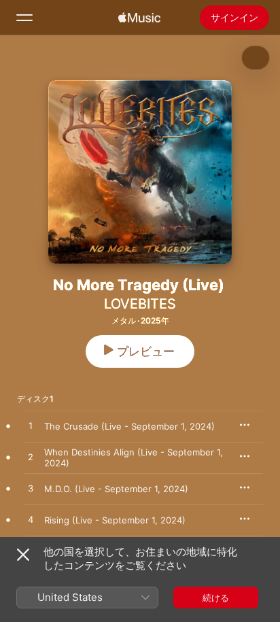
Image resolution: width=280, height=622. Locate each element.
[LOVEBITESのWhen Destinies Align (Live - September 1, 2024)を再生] (30, 457)
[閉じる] (23, 555)
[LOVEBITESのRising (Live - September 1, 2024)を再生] (30, 520)
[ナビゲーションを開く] (24, 18)
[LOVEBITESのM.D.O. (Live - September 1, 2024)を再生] (30, 489)
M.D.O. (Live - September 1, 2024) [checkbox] (116, 488)
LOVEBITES (140, 304)
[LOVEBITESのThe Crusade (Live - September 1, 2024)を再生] (30, 426)
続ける (216, 597)
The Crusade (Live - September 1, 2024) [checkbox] (129, 426)
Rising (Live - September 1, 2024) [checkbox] (115, 520)
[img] (139, 18)
